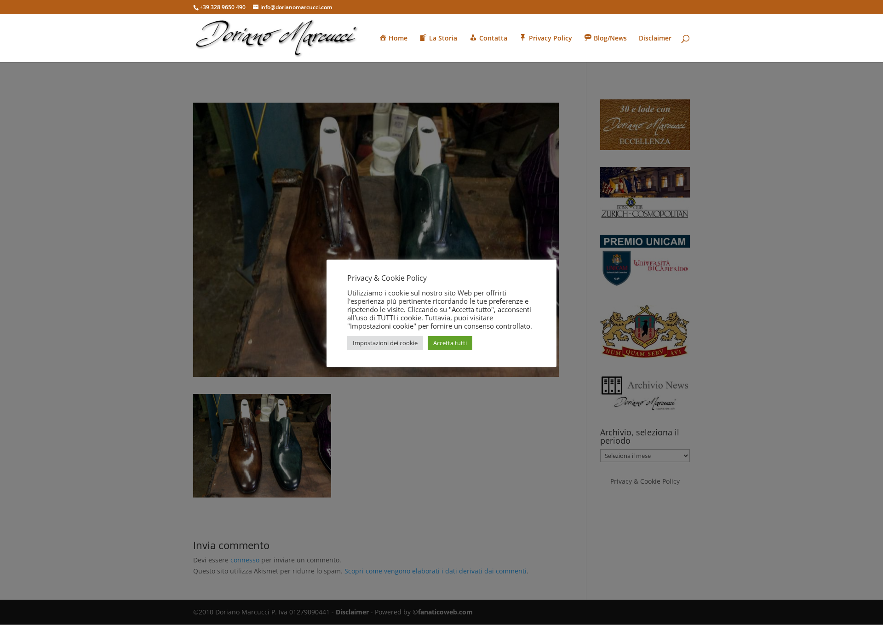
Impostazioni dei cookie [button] (385, 343)
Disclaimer (655, 38)
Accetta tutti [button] (450, 343)
